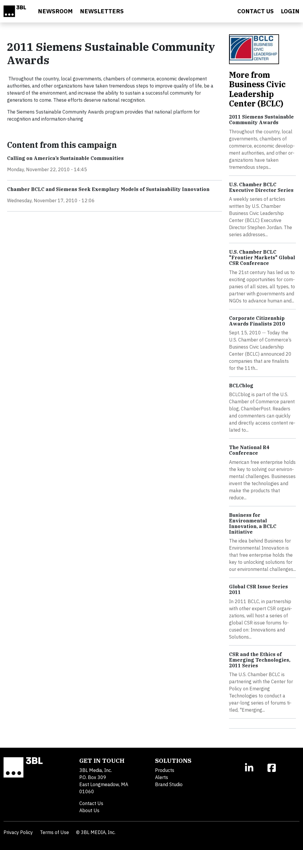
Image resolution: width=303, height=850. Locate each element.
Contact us (255, 11)
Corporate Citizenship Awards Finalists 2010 (257, 321)
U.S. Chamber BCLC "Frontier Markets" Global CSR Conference (262, 257)
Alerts (161, 777)
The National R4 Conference (249, 450)
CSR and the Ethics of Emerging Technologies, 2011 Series (259, 659)
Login (290, 11)
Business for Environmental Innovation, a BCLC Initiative (252, 523)
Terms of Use (54, 832)
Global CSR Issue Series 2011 (258, 589)
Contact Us (91, 803)
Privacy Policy (18, 832)
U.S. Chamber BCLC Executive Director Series (261, 187)
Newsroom (55, 11)
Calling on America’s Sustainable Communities (65, 158)
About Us (89, 810)
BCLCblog (241, 385)
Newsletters (102, 11)
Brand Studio (169, 784)
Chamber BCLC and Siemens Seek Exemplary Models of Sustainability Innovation (108, 189)
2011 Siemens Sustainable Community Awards (261, 119)
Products (164, 770)
